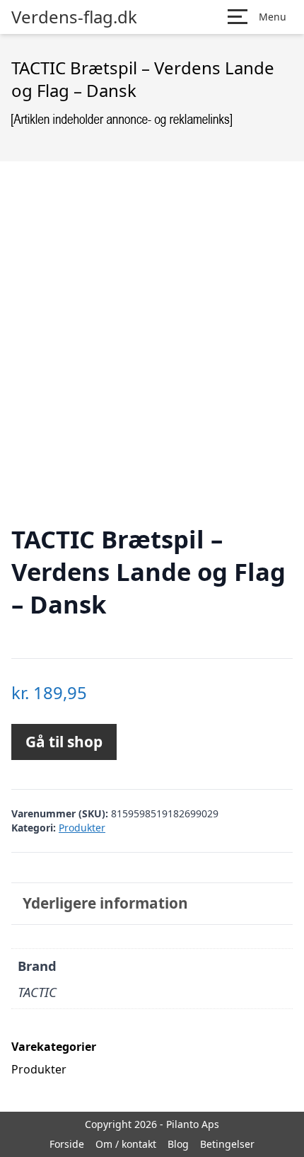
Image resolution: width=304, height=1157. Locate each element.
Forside (66, 1144)
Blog (178, 1144)
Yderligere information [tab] (105, 903)
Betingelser (227, 1144)
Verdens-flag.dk (74, 17)
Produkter (82, 827)
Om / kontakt (125, 1144)
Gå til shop (64, 742)
